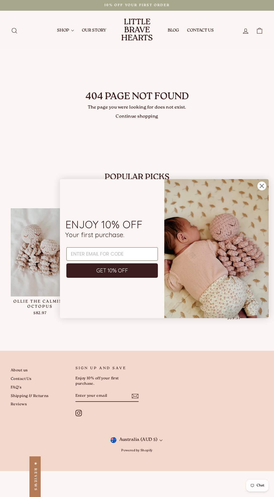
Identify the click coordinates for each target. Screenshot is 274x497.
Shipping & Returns (30, 396)
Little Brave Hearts (137, 30)
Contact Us (200, 31)
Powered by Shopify (137, 450)
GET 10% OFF (112, 270)
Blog (173, 31)
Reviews (19, 404)
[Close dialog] (262, 186)
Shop (63, 31)
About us (19, 370)
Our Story (94, 31)
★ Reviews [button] (35, 476)
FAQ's (16, 387)
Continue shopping (137, 116)
